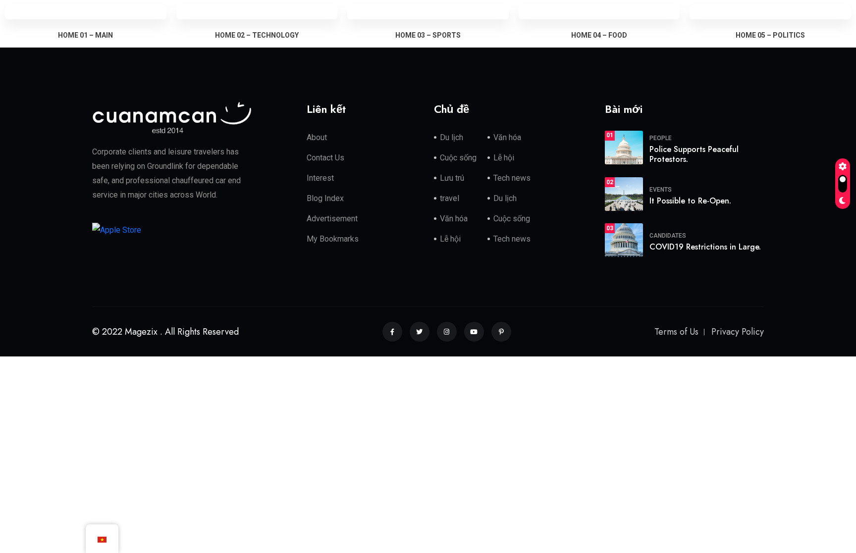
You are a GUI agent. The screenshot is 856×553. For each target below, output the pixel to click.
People (660, 138)
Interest (320, 178)
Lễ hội (503, 157)
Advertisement (332, 218)
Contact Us (325, 157)
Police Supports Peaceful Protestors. (694, 154)
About (317, 137)
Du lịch (451, 137)
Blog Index (325, 198)
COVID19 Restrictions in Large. (705, 246)
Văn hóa (507, 137)
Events (660, 190)
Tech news (512, 178)
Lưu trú (452, 178)
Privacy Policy (737, 331)
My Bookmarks (333, 239)
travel (449, 198)
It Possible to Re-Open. (690, 200)
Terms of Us (676, 331)
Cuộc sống (458, 157)
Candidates (667, 236)
